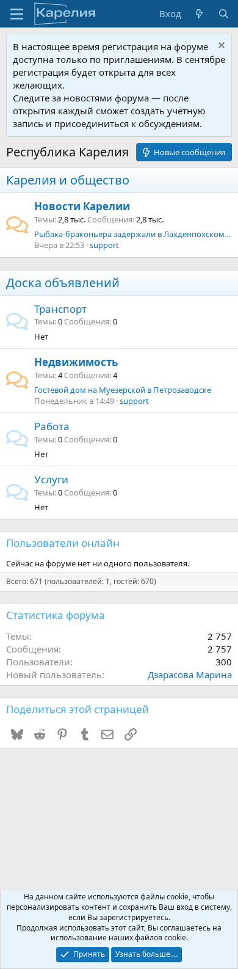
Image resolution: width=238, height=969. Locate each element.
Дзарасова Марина (190, 674)
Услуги (51, 479)
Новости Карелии (82, 206)
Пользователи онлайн (63, 543)
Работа (52, 426)
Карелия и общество (67, 180)
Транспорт (60, 309)
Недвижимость (76, 362)
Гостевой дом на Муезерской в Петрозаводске (122, 389)
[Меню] (16, 14)
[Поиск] (224, 13)
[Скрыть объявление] (220, 46)
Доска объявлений (63, 282)
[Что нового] (199, 13)
